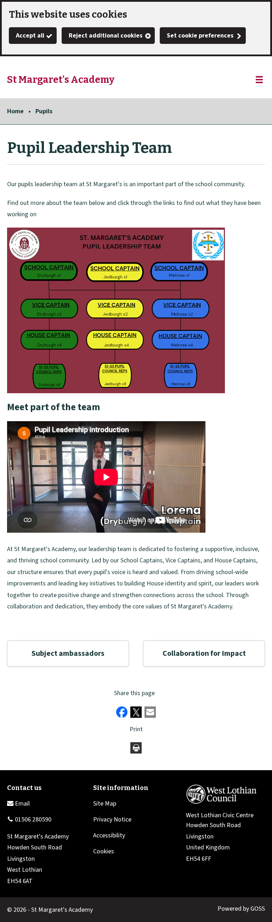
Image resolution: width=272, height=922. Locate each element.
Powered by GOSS (241, 908)
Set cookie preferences (200, 35)
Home (15, 111)
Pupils (43, 111)
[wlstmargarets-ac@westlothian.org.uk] (18, 803)
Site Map (104, 803)
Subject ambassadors (68, 653)
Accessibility (109, 835)
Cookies (103, 851)
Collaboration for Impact (204, 653)
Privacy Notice (112, 819)
